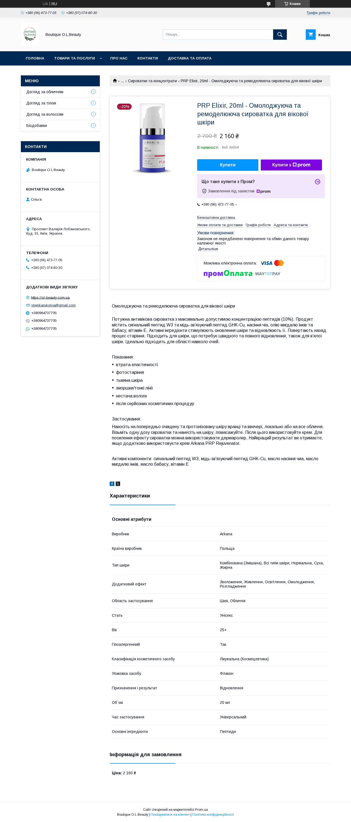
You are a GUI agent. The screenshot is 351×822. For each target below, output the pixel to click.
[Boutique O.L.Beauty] (30, 44)
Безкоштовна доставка (216, 217)
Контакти (147, 58)
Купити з (281, 165)
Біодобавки (36, 125)
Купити (228, 165)
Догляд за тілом (41, 103)
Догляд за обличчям (44, 92)
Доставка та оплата (189, 58)
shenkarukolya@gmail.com (53, 305)
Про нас (119, 58)
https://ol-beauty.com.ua (50, 297)
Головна (35, 58)
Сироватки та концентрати (152, 81)
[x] (118, 484)
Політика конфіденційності (213, 815)
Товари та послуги (74, 58)
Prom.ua (201, 810)
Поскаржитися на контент (170, 815)
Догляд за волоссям (44, 114)
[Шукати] (280, 34)
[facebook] (112, 484)
